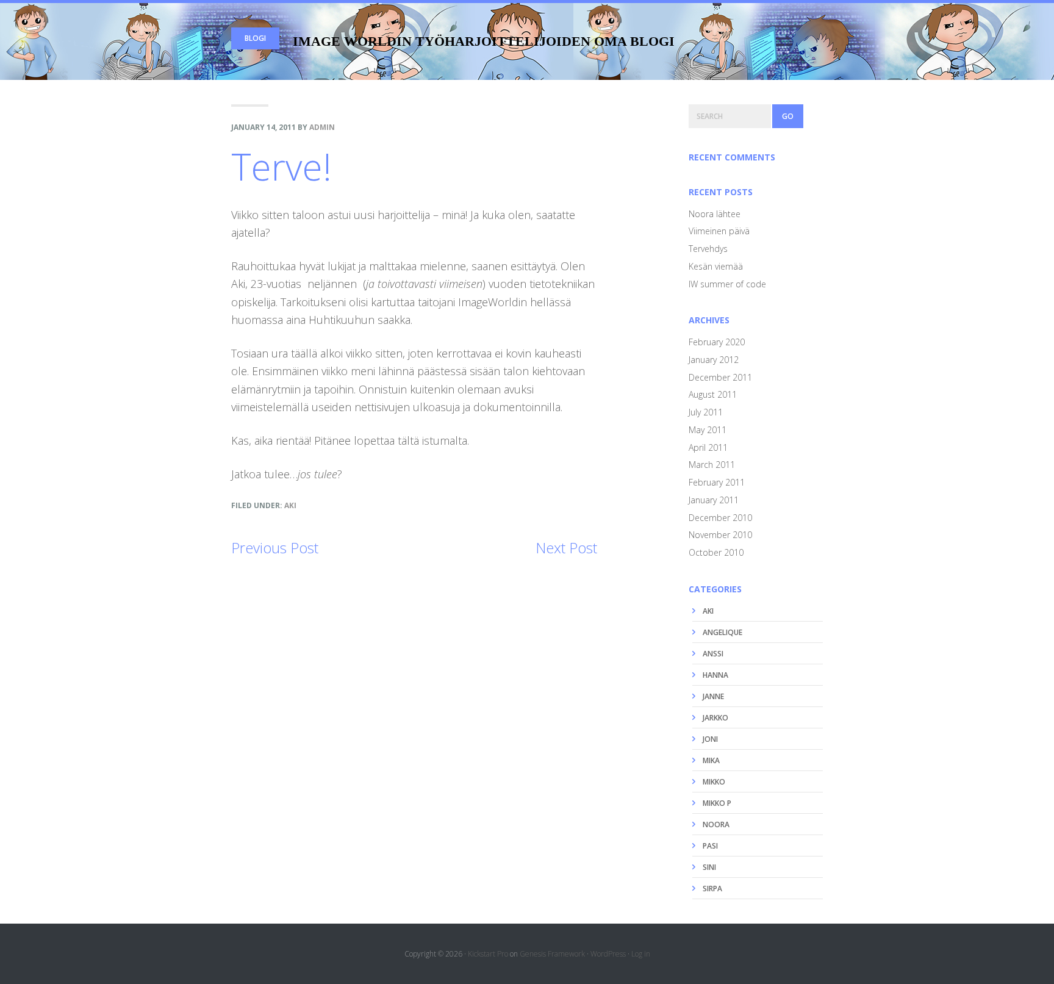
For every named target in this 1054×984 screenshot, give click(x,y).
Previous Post (274, 547)
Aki (290, 505)
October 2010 (716, 552)
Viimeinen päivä (719, 231)
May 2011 (707, 430)
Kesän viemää (716, 266)
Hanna (715, 675)
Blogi (255, 38)
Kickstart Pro (488, 954)
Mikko (714, 782)
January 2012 (714, 359)
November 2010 (720, 534)
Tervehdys (708, 248)
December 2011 (720, 377)
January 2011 (714, 500)
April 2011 (708, 447)
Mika (711, 760)
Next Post (566, 547)
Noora (716, 824)
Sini (709, 867)
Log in (640, 954)
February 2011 (717, 482)
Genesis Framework (552, 954)
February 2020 (717, 342)
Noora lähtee (714, 214)
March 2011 (712, 464)
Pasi (710, 846)
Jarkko (715, 718)
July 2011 (706, 412)
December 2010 (720, 517)
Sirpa (712, 888)
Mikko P (717, 803)
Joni (710, 739)
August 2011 (713, 394)
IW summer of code (727, 284)
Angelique (722, 632)
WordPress (608, 954)
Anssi (713, 653)
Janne (713, 696)
